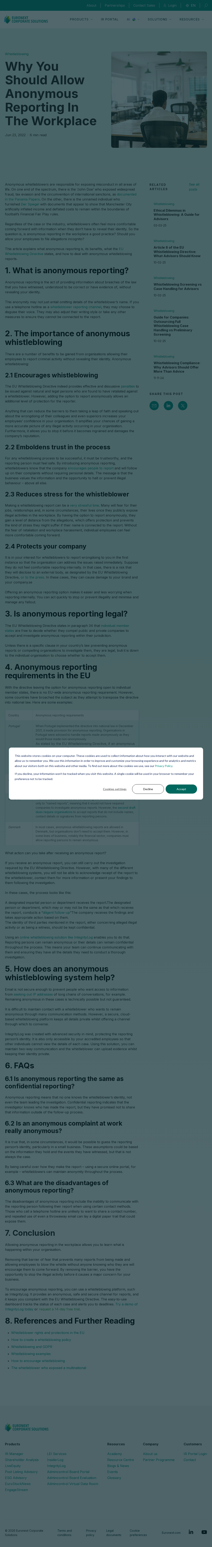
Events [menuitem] (112, 1472)
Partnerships (115, 5)
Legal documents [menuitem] (113, 1533)
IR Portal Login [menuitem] (195, 1454)
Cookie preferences (138, 1533)
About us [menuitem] (150, 1454)
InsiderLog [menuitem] (55, 1460)
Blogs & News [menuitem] (118, 1466)
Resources (189, 19)
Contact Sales (144, 5)
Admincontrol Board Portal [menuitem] (68, 1472)
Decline (148, 789)
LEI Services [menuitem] (56, 1454)
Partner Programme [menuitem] (159, 1460)
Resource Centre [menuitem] (120, 1460)
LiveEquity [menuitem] (13, 1466)
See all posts (194, 186)
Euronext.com (171, 1532)
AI (128, 19)
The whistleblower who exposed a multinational (48, 1368)
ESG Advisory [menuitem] (16, 1478)
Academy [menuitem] (114, 1454)
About (91, 5)
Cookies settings (114, 789)
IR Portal (110, 19)
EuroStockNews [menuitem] (18, 1484)
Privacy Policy (163, 765)
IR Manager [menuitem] (14, 1454)
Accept (181, 789)
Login (172, 5)
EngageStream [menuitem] (16, 1490)
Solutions (157, 19)
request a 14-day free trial (59, 1309)
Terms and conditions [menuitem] (64, 1533)
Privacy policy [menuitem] (91, 1533)
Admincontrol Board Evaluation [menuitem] (71, 1478)
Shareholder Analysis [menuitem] (22, 1460)
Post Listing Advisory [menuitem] (21, 1472)
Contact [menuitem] (190, 1460)
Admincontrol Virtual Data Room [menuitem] (72, 1484)
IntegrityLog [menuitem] (56, 1466)
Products (79, 19)
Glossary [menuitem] (114, 1478)
